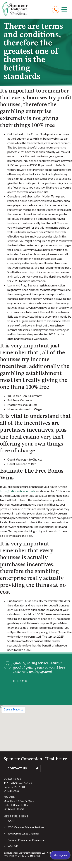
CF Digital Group (32, 856)
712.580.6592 (12, 790)
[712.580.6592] (55, 9)
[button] (64, 9)
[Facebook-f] (37, 768)
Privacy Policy (10, 856)
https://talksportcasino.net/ (17, 491)
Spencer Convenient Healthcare (35, 759)
